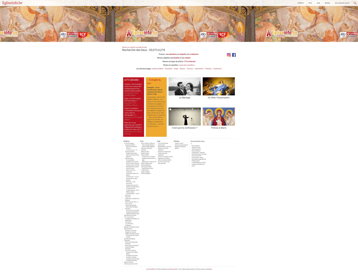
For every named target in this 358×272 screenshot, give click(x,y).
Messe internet (128, 228)
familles (176, 58)
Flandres (208, 69)
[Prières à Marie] (219, 117)
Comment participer (163, 143)
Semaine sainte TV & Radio (133, 165)
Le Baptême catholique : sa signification (132, 219)
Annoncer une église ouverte (165, 156)
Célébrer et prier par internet (132, 233)
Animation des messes (130, 215)
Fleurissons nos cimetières (133, 210)
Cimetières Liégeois (131, 257)
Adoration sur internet (130, 230)
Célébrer (300, 3)
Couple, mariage (145, 171)
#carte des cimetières (187, 65)
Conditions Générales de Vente (198, 165)
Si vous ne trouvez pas (164, 161)
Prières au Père (145, 151)
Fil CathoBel (132, 80)
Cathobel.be (199, 69)
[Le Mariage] (185, 86)
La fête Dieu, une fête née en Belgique (132, 199)
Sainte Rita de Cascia (147, 168)
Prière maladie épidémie (148, 145)
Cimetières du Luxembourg (133, 259)
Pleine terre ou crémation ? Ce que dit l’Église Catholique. (132, 247)
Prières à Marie (218, 128)
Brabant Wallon (157, 69)
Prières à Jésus (145, 153)
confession (194, 54)
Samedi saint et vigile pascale (131, 179)
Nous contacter (196, 145)
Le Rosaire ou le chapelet (148, 156)
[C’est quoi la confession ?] (185, 117)
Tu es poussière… (130, 160)
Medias (327, 3)
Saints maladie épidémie (148, 146)
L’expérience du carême (132, 161)
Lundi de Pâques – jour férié (133, 193)
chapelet (183, 54)
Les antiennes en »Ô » (132, 150)
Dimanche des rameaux (132, 166)
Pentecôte (127, 197)
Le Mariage (184, 97)
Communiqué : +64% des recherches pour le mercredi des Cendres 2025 (199, 154)
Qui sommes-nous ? (342, 3)
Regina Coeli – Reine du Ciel (149, 161)
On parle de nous (196, 147)
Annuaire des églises (129, 238)
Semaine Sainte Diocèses (132, 163)
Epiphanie (128, 156)
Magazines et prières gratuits (180, 147)
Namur (182, 69)
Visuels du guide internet (181, 145)
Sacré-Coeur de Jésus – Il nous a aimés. (131, 202)
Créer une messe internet (164, 160)
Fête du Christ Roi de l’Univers (131, 147)
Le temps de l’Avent (130, 145)
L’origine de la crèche (131, 153)
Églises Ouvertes (128, 262)
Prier (310, 3)
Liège (176, 69)
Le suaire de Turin (130, 188)
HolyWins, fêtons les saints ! (133, 213)
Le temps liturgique (129, 143)
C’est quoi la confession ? (184, 128)
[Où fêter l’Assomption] (219, 86)
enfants (188, 58)
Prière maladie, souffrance (148, 143)
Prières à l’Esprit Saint (146, 163)
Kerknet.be (218, 69)
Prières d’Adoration (146, 165)
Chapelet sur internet (130, 232)
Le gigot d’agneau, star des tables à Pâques (133, 191)
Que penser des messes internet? (132, 236)
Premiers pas (161, 145)
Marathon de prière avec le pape (149, 159)
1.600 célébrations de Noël (198, 162)
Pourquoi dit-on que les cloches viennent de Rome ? (133, 186)
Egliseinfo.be (12, 3)
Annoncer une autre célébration (163, 149)
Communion (128, 222)
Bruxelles (168, 69)
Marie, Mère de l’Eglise (132, 207)
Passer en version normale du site (134, 47)
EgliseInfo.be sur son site (164, 146)
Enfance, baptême (145, 173)
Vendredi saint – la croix (132, 176)
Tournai (190, 69)
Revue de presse (196, 150)
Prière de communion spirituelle (146, 149)
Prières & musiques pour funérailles (131, 242)
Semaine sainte (129, 158)
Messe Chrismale (130, 170)
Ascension (128, 195)
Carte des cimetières (130, 250)
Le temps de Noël (129, 151)
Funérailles (127, 240)
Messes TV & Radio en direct (131, 227)
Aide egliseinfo (162, 163)
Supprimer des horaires (164, 158)
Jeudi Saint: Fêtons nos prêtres (132, 174)
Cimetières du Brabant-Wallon (132, 253)
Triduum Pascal (130, 168)
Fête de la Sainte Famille (132, 155)
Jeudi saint (129, 171)
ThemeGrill (173, 269)
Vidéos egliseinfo (196, 149)
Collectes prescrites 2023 (131, 264)
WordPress (152, 269)
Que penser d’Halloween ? (132, 212)
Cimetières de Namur (131, 260)
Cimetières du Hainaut (132, 255)
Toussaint (127, 208)
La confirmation (129, 223)
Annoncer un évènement (164, 151)
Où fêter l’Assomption (219, 97)
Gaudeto (209, 269)
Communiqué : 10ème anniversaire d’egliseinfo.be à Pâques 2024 (199, 159)
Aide (318, 3)
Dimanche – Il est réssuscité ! (130, 182)
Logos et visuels (179, 143)
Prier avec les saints (146, 166)
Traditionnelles (145, 170)
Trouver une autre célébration (162, 154)
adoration (172, 54)
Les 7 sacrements (129, 217)
